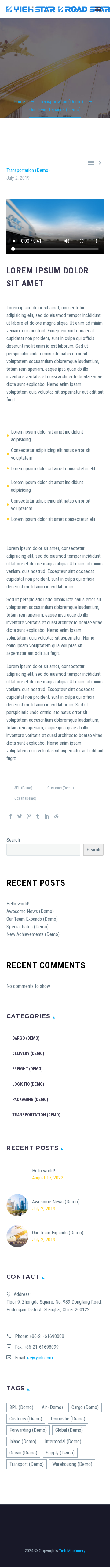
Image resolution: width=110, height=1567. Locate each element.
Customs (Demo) (60, 787)
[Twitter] (19, 816)
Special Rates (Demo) (27, 927)
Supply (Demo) (60, 1453)
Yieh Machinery (72, 1551)
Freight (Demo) (27, 1068)
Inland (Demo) (22, 1441)
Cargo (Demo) (26, 1038)
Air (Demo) (52, 1407)
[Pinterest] (28, 816)
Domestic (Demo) (68, 1419)
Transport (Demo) (26, 1464)
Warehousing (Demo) (72, 1464)
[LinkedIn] (47, 816)
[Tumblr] (37, 816)
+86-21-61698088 (46, 1336)
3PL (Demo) (23, 787)
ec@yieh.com (40, 1358)
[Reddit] (56, 816)
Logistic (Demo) (28, 1084)
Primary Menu (98, 9)
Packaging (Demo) (30, 1099)
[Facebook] (10, 816)
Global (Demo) (69, 1430)
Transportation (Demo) (28, 170)
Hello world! (17, 904)
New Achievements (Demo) (33, 934)
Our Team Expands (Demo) (32, 919)
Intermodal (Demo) (63, 1441)
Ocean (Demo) (25, 798)
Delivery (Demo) (28, 1053)
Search (13, 840)
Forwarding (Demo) (28, 1430)
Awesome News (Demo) (30, 911)
